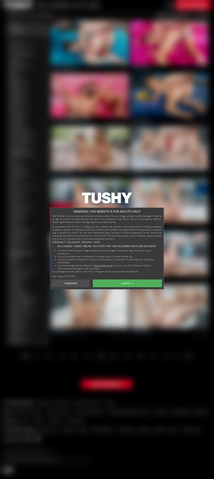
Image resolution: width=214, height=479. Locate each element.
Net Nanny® (73, 241)
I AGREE (125, 283)
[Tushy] (107, 199)
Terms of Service (102, 265)
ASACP (97, 241)
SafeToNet (87, 241)
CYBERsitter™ (58, 241)
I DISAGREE (70, 283)
